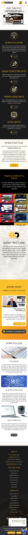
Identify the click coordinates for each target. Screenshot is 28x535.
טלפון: (17, 455)
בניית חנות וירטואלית (14, 475)
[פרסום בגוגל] (14, 352)
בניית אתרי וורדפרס (14, 494)
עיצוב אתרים (14, 484)
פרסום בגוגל (14, 361)
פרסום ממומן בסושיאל (14, 96)
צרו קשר (14, 165)
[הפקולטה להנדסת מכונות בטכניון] (21, 202)
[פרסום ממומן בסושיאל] (14, 89)
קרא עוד (15, 56)
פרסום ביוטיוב (14, 500)
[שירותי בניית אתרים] (14, 36)
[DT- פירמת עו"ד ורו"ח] (7, 212)
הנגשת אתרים (14, 121)
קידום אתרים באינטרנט (14, 390)
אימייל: (20, 464)
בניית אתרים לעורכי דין (14, 471)
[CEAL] (21, 222)
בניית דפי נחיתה (14, 482)
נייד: (18, 457)
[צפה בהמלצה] (14, 301)
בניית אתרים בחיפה (14, 503)
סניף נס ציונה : (19, 462)
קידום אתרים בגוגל (14, 420)
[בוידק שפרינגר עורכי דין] (7, 222)
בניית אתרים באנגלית (14, 507)
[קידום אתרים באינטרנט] (14, 381)
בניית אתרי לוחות (14, 480)
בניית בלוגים (14, 510)
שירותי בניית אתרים (14, 42)
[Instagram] (16, 518)
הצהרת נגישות (14, 512)
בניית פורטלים (14, 473)
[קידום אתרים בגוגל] (14, 411)
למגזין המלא (14, 435)
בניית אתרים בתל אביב (14, 505)
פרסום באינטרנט (14, 498)
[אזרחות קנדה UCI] (21, 212)
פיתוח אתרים (14, 487)
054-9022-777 (13, 457)
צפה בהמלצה (18, 323)
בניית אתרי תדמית (14, 478)
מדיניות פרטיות (11, 532)
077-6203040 (12, 455)
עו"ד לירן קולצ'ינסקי (20, 309)
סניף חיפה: (18, 459)
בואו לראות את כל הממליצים (15, 331)
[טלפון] (20, 2)
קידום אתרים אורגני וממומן (14, 71)
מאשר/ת (19, 532)
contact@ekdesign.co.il (12, 464)
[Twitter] (11, 518)
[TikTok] (7, 518)
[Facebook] (20, 518)
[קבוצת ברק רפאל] (7, 202)
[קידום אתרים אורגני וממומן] (14, 64)
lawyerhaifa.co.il (21, 310)
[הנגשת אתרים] (14, 115)
